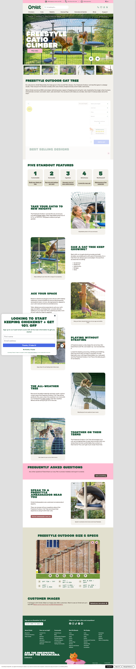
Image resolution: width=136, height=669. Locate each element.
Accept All (109, 666)
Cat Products (39, 16)
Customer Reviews (29, 634)
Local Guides (57, 642)
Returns (41, 638)
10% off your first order (72, 1)
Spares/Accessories (103, 16)
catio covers (46, 398)
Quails (100, 636)
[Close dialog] (55, 315)
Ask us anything (101, 475)
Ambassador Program (60, 636)
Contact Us (42, 633)
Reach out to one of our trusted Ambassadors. (48, 604)
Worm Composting (103, 640)
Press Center (28, 636)
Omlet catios (41, 215)
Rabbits (71, 647)
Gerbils (85, 642)
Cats (70, 633)
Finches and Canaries (89, 640)
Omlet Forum (57, 633)
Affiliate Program (58, 640)
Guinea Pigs (72, 642)
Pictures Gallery (58, 638)
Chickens (71, 634)
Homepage (31, 16)
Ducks (70, 638)
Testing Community (59, 643)
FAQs (41, 634)
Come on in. (28, 657)
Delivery (42, 636)
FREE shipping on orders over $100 (54, 1)
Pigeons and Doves (74, 645)
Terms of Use (95, 662)
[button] (91, 58)
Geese (70, 640)
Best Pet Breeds (73, 630)
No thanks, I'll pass (29, 349)
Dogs (70, 636)
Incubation (86, 647)
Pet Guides (87, 630)
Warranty (42, 640)
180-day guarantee (87, 1)
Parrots (71, 643)
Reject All (117, 666)
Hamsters (86, 645)
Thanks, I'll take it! (29, 345)
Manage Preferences (128, 666)
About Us (27, 633)
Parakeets (101, 633)
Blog (55, 634)
